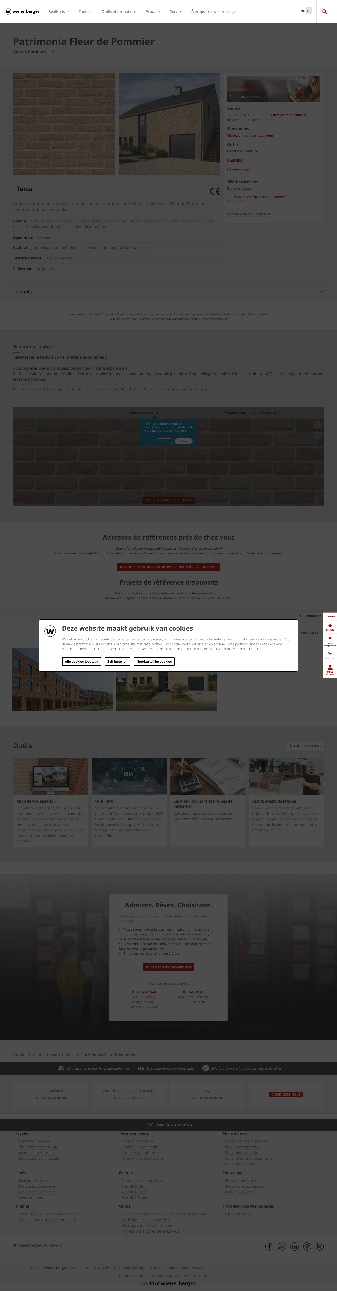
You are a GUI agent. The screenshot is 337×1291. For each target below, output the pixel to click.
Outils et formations (119, 11)
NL (302, 10)
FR (309, 10)
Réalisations (59, 11)
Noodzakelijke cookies (154, 661)
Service (176, 11)
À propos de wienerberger (214, 11)
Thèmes (85, 11)
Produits (153, 11)
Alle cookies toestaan (81, 661)
